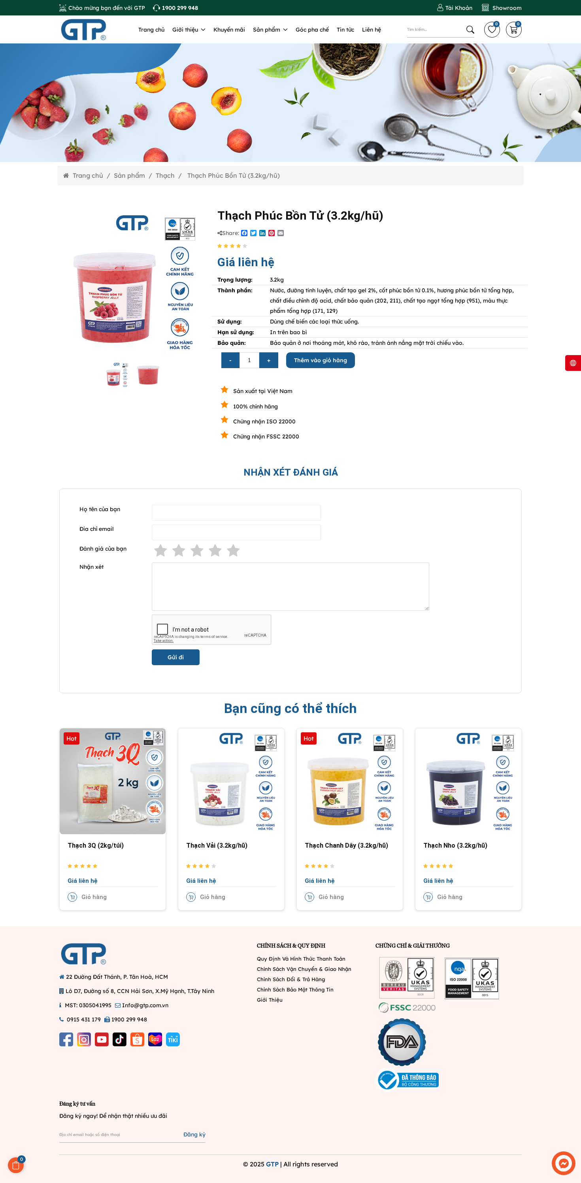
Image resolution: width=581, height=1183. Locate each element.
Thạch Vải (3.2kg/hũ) (216, 845)
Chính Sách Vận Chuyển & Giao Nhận (304, 969)
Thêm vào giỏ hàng (320, 360)
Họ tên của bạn (99, 509)
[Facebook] (66, 1039)
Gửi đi (176, 657)
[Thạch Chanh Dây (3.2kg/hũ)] (350, 780)
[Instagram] (84, 1039)
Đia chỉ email (96, 528)
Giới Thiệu (270, 1000)
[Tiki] (173, 1039)
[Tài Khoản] (454, 8)
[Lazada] (155, 1039)
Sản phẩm (267, 29)
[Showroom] (502, 8)
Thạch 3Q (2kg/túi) (96, 845)
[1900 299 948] (175, 8)
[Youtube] (102, 1039)
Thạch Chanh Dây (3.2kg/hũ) (346, 845)
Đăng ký (194, 1134)
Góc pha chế (312, 29)
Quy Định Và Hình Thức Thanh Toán (301, 958)
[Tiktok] (119, 1039)
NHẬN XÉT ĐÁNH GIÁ (290, 472)
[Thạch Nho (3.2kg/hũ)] (468, 780)
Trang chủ (151, 29)
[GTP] (92, 29)
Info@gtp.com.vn (145, 1005)
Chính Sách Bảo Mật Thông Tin (295, 989)
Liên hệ (371, 29)
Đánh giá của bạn (102, 548)
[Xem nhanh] (72, 789)
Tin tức (345, 29)
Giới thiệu (186, 29)
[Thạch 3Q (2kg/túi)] (113, 780)
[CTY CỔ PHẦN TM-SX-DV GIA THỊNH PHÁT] (92, 954)
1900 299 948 (129, 1019)
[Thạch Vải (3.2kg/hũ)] (231, 780)
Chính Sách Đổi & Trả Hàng (291, 979)
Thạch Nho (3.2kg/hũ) (455, 845)
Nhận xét (91, 566)
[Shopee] (137, 1039)
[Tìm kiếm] (470, 30)
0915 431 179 (84, 1019)
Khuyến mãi (229, 29)
